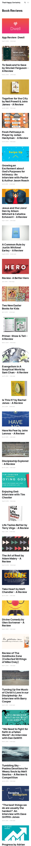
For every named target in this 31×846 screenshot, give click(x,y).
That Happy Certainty (11, 2)
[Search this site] (25, 2)
